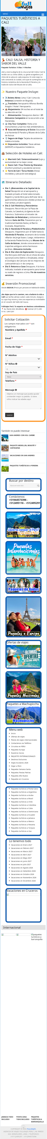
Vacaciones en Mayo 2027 (21, 858)
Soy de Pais (11, 372)
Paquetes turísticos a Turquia (23, 828)
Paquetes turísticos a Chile (22, 802)
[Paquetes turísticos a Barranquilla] (38, 1023)
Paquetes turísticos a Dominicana (24, 811)
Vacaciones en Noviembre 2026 (23, 877)
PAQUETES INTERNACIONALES (23, 756)
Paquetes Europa (18, 750)
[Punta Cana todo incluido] (23, 1023)
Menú (5, 14)
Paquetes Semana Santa (21, 769)
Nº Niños (23, 364)
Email (9, 338)
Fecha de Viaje (14, 347)
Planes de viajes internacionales (24, 740)
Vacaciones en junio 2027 (21, 861)
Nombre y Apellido (16, 330)
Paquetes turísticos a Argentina (24, 792)
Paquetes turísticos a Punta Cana (24, 789)
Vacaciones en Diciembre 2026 (23, 881)
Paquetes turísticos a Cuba (22, 808)
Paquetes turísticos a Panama (23, 824)
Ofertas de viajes (18, 736)
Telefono (10, 381)
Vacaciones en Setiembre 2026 (23, 871)
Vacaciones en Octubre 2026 (22, 874)
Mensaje (23, 390)
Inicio (13, 733)
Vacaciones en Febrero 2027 (22, 848)
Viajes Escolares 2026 (19, 763)
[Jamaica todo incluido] (8, 1023)
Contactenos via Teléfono (21, 743)
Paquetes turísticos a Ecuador (23, 815)
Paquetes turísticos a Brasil (22, 798)
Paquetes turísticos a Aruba (22, 795)
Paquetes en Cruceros (20, 779)
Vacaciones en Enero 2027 (21, 845)
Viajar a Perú (16, 766)
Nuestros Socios (17, 753)
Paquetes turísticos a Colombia (23, 805)
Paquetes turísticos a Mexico (22, 821)
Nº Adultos (11, 355)
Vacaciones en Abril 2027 (21, 855)
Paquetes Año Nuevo (19, 776)
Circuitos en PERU (18, 746)
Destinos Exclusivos (19, 759)
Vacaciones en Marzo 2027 (21, 851)
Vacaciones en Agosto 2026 (22, 868)
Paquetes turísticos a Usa (21, 831)
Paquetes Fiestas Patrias (21, 772)
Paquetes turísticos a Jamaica (23, 818)
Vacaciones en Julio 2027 (21, 864)
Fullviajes (31, 1129)
